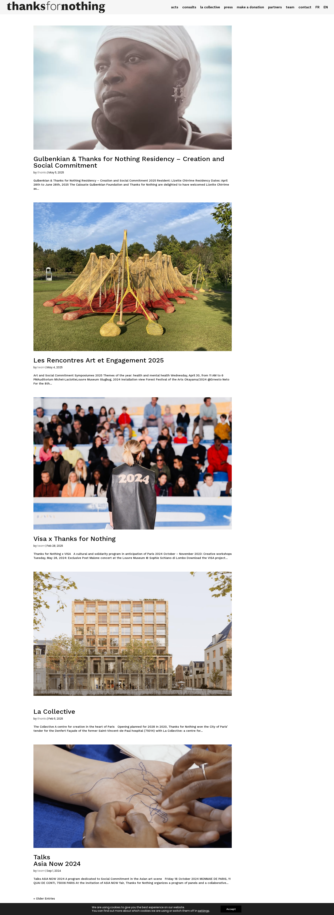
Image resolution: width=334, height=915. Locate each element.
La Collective (54, 711)
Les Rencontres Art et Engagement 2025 (98, 360)
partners (275, 7)
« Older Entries (44, 898)
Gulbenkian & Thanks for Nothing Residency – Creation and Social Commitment (128, 162)
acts (174, 7)
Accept (231, 909)
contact (304, 7)
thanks (42, 172)
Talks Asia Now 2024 (57, 860)
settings (203, 910)
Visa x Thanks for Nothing (74, 538)
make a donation (250, 7)
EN (326, 7)
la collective (210, 7)
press (228, 7)
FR (317, 7)
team (290, 7)
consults (189, 7)
